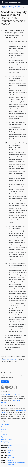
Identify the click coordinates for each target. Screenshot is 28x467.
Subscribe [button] (5, 382)
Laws (5, 6)
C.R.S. (10, 448)
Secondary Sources (6, 439)
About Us (3, 429)
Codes (10, 445)
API (2, 432)
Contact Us (4, 434)
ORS (13, 458)
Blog (2, 427)
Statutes (10, 450)
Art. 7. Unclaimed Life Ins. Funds (11, 7)
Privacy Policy (5, 442)
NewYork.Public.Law (13, 2)
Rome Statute (12, 462)
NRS (9, 453)
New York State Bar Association (12, 395)
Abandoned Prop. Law (14, 6)
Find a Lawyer (5, 424)
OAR (9, 458)
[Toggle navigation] (25, 2)
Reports (3, 437)
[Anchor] (18, 37)
